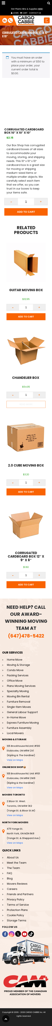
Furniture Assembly (19, 728)
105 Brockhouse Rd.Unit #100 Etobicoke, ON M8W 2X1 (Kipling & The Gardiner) (23, 753)
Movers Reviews (17, 884)
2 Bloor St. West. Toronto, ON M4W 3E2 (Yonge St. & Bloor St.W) (21, 808)
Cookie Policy (15, 915)
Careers (12, 889)
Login (15, 13)
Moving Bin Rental (18, 696)
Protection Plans (17, 910)
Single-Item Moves (19, 707)
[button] (4, 3)
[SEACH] (48, 3)
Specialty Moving (18, 691)
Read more (25, 404)
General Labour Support (22, 712)
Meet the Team (16, 863)
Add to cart (26, 211)
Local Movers (15, 733)
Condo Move (15, 670)
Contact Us (35, 13)
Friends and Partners (20, 894)
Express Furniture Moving (23, 722)
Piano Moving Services (21, 686)
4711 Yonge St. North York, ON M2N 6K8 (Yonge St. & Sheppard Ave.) (23, 836)
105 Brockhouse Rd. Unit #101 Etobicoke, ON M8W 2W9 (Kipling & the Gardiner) (23, 780)
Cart (24, 13)
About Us (13, 857)
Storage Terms (16, 920)
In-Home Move (16, 717)
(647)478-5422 (26, 636)
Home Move (14, 659)
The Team (13, 868)
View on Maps (15, 760)
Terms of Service (18, 905)
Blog (10, 878)
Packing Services (17, 675)
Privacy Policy (15, 899)
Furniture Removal (18, 701)
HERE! (40, 8)
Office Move (14, 680)
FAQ (9, 873)
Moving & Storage (18, 665)
